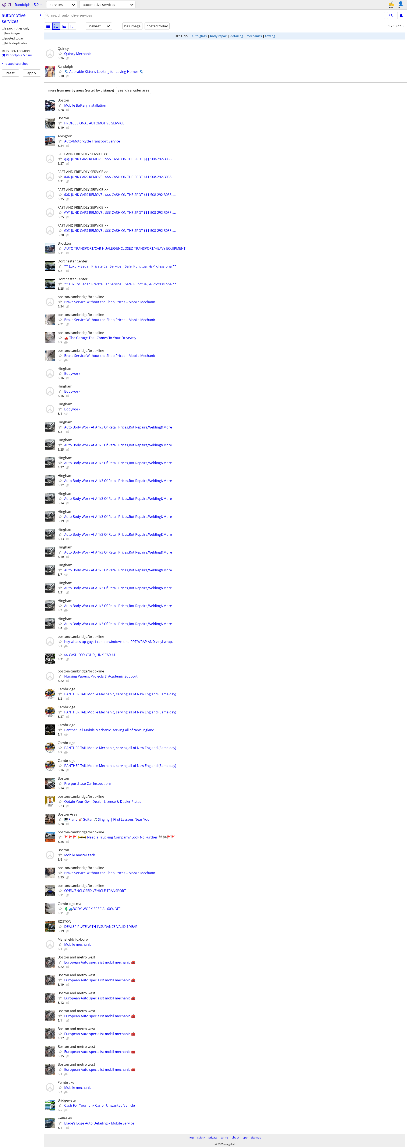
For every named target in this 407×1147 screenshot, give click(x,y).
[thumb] (56, 26)
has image (12, 33)
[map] (72, 26)
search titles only (17, 28)
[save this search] (401, 15)
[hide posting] (68, 58)
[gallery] (64, 26)
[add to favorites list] (60, 53)
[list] (48, 26)
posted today (14, 38)
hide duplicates (16, 43)
